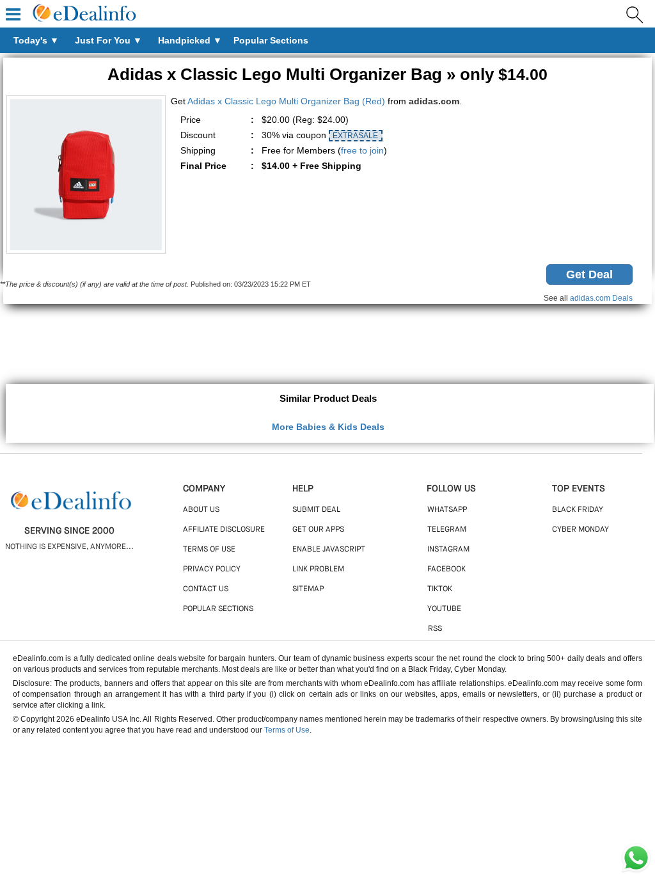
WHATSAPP (447, 510)
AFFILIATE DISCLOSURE (224, 530)
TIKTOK (439, 589)
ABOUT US (201, 510)
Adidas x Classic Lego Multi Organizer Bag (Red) (286, 101)
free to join (362, 150)
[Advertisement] (327, 345)
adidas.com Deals (601, 298)
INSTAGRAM (448, 549)
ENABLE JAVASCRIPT (328, 549)
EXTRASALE (355, 135)
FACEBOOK (446, 569)
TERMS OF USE (209, 549)
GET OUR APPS (318, 530)
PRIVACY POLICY (212, 569)
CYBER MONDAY (580, 530)
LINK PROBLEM (318, 569)
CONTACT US (205, 589)
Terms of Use (287, 730)
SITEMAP (308, 589)
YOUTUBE (444, 609)
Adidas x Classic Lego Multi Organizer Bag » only (327, 74)
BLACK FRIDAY (577, 510)
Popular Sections (218, 609)
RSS (435, 629)
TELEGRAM (446, 530)
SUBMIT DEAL (316, 510)
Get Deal (589, 274)
